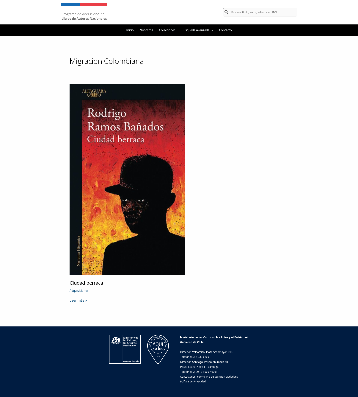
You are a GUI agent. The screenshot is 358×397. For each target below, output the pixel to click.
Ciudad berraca (86, 282)
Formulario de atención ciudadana (217, 376)
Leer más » (78, 300)
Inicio (130, 30)
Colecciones (167, 30)
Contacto (225, 30)
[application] (211, 30)
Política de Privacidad (193, 381)
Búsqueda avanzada (195, 30)
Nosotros (146, 30)
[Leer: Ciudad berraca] (127, 179)
